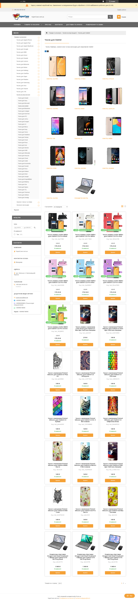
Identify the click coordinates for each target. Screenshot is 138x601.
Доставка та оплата (74, 24)
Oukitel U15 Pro (80, 168)
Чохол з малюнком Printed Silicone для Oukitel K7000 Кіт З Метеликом (85, 465)
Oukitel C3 (78, 138)
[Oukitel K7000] (57, 156)
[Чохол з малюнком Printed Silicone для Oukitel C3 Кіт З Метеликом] (85, 406)
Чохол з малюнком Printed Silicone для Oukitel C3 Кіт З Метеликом (85, 420)
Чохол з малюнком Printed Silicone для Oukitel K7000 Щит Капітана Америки (113, 465)
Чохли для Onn (22, 184)
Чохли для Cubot (23, 161)
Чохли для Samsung (23, 82)
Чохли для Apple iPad (23, 43)
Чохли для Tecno (23, 132)
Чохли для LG (22, 124)
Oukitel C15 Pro (52, 108)
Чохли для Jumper (23, 176)
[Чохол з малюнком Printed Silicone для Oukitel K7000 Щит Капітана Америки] (113, 451)
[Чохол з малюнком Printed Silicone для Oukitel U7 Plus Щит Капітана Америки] (113, 314)
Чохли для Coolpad (23, 111)
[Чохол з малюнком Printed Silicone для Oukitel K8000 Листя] (58, 451)
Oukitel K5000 (79, 108)
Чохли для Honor (22, 55)
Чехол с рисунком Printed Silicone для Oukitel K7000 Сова (57, 510)
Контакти (59, 24)
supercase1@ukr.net (22, 297)
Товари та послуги (31, 24)
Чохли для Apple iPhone (24, 40)
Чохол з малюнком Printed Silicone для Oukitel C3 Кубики (57, 420)
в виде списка (125, 206)
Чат (131, 596)
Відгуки (16, 210)
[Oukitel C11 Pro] (57, 186)
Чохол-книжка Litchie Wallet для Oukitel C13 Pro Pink (58, 281)
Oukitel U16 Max (108, 168)
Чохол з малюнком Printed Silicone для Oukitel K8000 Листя (57, 465)
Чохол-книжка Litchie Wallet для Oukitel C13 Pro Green (58, 327)
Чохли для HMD (22, 52)
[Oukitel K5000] (85, 96)
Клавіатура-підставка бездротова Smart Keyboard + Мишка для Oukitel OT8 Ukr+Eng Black (85, 557)
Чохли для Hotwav (23, 171)
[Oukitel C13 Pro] (57, 66)
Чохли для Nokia (22, 67)
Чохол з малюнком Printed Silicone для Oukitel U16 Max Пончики (112, 510)
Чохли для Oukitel (23, 106)
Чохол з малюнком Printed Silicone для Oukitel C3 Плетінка (113, 374)
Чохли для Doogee (23, 121)
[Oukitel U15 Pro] (85, 156)
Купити (58, 252)
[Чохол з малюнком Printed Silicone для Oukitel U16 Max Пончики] (113, 496)
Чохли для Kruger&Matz (25, 179)
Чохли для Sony (22, 129)
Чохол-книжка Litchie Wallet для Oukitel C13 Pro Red (113, 235)
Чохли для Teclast (23, 137)
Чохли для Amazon (23, 155)
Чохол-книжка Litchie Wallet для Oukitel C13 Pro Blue (85, 281)
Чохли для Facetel (23, 166)
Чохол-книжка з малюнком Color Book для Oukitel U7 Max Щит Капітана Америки (85, 328)
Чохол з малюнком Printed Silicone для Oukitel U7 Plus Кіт (57, 374)
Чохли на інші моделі (70, 33)
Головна (17, 24)
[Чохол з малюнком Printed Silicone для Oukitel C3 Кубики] (58, 406)
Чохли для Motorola (23, 64)
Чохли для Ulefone (23, 195)
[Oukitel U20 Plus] (113, 96)
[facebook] (45, 51)
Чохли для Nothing (22, 70)
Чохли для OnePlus (23, 73)
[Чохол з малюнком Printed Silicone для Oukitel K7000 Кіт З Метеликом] (85, 451)
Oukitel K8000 (107, 138)
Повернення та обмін (94, 24)
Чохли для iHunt (22, 174)
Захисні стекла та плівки (24, 202)
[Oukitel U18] (57, 126)
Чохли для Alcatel (23, 98)
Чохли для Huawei (22, 58)
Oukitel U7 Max (80, 79)
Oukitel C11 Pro (52, 198)
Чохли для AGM (22, 150)
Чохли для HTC (22, 116)
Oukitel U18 (51, 138)
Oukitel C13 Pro (52, 79)
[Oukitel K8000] (113, 126)
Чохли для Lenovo (22, 61)
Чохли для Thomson (24, 192)
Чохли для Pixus (22, 142)
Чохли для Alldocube (24, 153)
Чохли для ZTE (21, 91)
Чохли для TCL (22, 189)
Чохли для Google (22, 49)
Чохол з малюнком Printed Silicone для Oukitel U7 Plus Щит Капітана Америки (113, 328)
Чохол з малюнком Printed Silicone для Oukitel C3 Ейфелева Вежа (113, 420)
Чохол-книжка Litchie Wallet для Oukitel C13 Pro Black (58, 235)
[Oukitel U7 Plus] (113, 66)
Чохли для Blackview (24, 108)
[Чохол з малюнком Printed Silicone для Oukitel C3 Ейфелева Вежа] (113, 406)
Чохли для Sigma (23, 187)
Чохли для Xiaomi (22, 88)
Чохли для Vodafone (24, 134)
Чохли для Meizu (23, 127)
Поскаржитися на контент (66, 598)
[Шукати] (110, 17)
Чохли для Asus (22, 100)
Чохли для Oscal (23, 140)
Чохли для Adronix (23, 148)
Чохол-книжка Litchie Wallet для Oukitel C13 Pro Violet (113, 281)
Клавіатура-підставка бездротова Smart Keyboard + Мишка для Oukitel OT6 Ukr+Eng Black (112, 557)
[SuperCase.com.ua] (20, 19)
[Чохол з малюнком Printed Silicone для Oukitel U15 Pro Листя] (85, 496)
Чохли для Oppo (22, 76)
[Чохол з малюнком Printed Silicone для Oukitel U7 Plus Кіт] (58, 360)
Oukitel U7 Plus (108, 79)
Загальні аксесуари (23, 205)
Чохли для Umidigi (23, 197)
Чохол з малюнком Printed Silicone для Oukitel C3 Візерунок (85, 374)
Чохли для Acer (22, 145)
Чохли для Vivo (21, 85)
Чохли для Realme (22, 79)
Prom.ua (78, 596)
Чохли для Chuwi (23, 158)
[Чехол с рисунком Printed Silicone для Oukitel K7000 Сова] (58, 496)
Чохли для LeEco (23, 119)
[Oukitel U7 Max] (85, 66)
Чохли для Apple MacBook (25, 46)
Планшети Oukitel (81, 198)
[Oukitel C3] (85, 126)
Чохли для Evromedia (24, 163)
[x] (48, 51)
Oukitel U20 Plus (108, 108)
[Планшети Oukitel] (85, 186)
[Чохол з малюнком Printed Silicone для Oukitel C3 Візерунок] (85, 360)
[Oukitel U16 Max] (113, 156)
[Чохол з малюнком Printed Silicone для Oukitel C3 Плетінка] (113, 360)
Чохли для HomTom (24, 113)
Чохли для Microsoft (23, 103)
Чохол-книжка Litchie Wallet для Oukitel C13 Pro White (85, 235)
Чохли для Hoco (22, 168)
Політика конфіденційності (82, 598)
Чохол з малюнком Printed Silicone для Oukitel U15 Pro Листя (85, 510)
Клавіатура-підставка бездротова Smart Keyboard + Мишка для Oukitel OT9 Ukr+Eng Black (57, 557)
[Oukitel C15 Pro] (57, 96)
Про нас (48, 24)
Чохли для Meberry (23, 182)
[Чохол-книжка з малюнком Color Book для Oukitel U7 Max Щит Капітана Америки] (85, 314)
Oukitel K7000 (51, 168)
